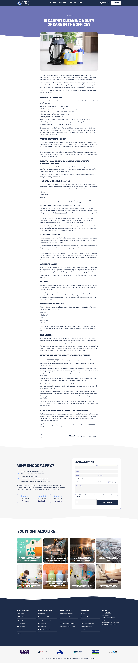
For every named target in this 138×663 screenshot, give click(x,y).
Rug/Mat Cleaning (42, 626)
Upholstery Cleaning (21, 616)
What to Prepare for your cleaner (87, 623)
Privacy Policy (93, 658)
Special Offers (83, 629)
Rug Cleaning (20, 620)
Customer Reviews (84, 620)
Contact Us (116, 3)
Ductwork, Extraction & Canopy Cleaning (46, 616)
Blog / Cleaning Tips (85, 616)
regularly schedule (92, 154)
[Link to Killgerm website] (42, 652)
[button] (53, 3)
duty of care (80, 75)
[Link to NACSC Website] (60, 652)
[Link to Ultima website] (95, 652)
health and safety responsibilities (63, 128)
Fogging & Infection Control (22, 633)
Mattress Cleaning (21, 623)
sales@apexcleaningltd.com (108, 617)
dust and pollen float (61, 213)
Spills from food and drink (47, 267)
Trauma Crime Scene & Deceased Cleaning (68, 620)
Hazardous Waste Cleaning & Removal (67, 626)
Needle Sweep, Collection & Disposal (67, 623)
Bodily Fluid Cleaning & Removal (66, 613)
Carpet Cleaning (20, 613)
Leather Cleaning (20, 629)
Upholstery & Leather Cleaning (44, 620)
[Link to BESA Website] (24, 652)
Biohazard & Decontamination (44, 633)
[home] (23, 3)
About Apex (83, 613)
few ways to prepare (53, 359)
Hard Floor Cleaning (21, 626)
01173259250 (108, 613)
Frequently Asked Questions (86, 626)
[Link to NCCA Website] (113, 652)
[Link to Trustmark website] (78, 652)
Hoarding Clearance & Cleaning (66, 616)
